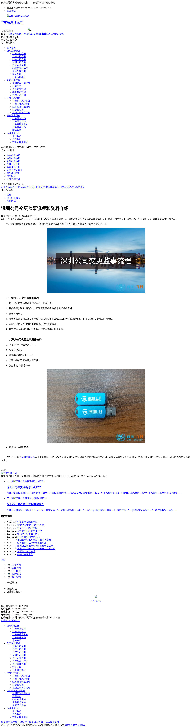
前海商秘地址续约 (21, 104)
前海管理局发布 (20, 124)
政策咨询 (15, 568)
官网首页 (11, 47)
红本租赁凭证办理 (21, 106)
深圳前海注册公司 (50, 722)
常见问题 (16, 74)
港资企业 (39, 33)
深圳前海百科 (28, 457)
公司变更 (16, 86)
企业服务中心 (13, 133)
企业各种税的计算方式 (28, 537)
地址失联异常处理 (21, 112)
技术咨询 (15, 576)
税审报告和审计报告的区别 (30, 525)
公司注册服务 (13, 50)
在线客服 (15, 574)
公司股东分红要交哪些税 (29, 531)
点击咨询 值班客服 (10, 620)
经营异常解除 (19, 95)
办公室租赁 (18, 109)
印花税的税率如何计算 (28, 534)
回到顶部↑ (96, 601)
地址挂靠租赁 (13, 98)
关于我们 (16, 136)
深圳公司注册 (19, 62)
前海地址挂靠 (50, 187)
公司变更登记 (64, 187)
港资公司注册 (19, 56)
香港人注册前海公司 (54, 33)
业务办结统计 (19, 77)
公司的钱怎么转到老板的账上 (31, 542)
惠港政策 (16, 130)
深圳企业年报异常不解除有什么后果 (35, 545)
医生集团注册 (19, 71)
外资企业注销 (19, 89)
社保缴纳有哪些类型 (27, 522)
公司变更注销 (13, 80)
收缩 (3, 559)
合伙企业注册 (19, 65)
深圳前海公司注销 (21, 83)
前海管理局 (25, 722)
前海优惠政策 (28, 33)
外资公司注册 (19, 59)
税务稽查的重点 (25, 554)
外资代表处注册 (20, 68)
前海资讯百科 (13, 115)
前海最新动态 (19, 118)
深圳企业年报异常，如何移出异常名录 (36, 548)
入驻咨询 (15, 565)
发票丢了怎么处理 (26, 551)
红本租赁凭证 (78, 187)
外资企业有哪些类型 (27, 528)
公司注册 (15, 571)
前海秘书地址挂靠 (21, 101)
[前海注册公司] (9, 473)
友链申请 (36, 722)
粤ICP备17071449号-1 (75, 725)
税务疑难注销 (19, 92)
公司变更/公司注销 (16, 690)
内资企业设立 (8, 187)
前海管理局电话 (20, 142)
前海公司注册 (14, 33)
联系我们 (16, 139)
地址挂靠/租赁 (14, 673)
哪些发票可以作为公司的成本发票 (34, 540)
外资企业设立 (22, 187)
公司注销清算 (36, 187)
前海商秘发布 (19, 127)
